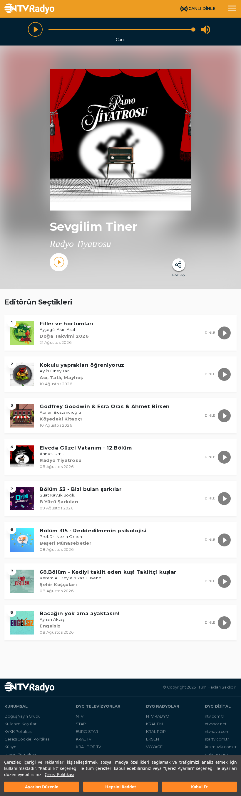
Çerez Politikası (59, 774)
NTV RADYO (157, 716)
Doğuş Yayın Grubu (22, 716)
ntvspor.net (216, 723)
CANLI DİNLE (201, 8)
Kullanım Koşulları (20, 723)
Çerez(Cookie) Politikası (27, 739)
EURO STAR (87, 731)
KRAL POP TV (88, 746)
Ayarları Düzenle (41, 787)
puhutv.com (216, 754)
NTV (79, 716)
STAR (81, 723)
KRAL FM (154, 723)
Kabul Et (199, 787)
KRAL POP (156, 731)
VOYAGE (154, 746)
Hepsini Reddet (120, 787)
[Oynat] (35, 29)
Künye (10, 746)
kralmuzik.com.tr (221, 746)
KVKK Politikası (18, 731)
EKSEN (152, 739)
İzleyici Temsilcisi (20, 754)
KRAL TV (83, 739)
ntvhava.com (217, 731)
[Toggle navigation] (232, 9)
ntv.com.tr (214, 716)
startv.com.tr (217, 739)
